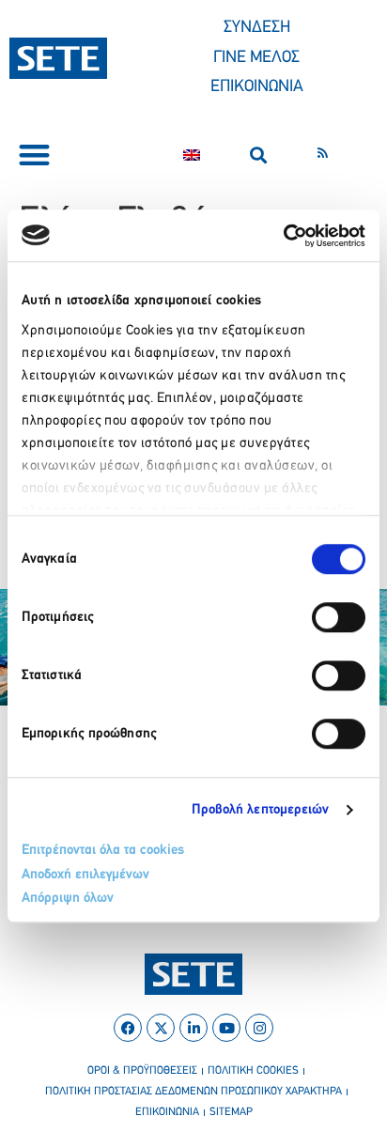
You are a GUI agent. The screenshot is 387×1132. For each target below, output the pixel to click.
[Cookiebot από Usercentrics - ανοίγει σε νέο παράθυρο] (283, 236)
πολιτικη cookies (253, 1071)
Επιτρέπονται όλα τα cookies (103, 851)
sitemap (231, 1112)
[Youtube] (226, 1028)
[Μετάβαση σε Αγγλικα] (191, 155)
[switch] (338, 617)
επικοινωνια (167, 1112)
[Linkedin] (193, 1028)
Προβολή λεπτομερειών (261, 810)
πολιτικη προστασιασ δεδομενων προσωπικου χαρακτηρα (193, 1091)
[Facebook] (128, 1028)
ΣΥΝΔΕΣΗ (257, 28)
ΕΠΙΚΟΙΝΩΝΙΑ (256, 87)
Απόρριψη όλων (68, 899)
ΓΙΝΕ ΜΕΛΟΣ (256, 58)
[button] (34, 155)
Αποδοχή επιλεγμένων (85, 875)
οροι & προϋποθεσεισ (142, 1071)
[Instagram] (259, 1028)
